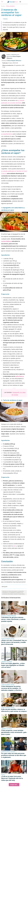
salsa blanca (19, 376)
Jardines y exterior (6, 661)
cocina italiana (6, 241)
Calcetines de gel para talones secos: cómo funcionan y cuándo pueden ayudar (13, 619)
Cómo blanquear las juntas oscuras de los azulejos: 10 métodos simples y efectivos (11, 688)
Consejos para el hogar (7, 638)
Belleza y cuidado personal (8, 615)
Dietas (3, 774)
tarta (14, 546)
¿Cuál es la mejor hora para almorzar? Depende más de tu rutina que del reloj (12, 778)
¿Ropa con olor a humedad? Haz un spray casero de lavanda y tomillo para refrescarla (14, 642)
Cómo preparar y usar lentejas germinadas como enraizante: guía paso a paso (13, 732)
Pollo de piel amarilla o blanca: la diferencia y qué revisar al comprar (14, 710)
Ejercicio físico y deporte (8, 751)
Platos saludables (10, 6)
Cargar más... (14, 784)
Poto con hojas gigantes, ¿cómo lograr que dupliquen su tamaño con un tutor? (13, 665)
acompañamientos (7, 134)
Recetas (3, 6)
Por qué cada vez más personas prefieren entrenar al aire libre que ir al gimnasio (13, 755)
